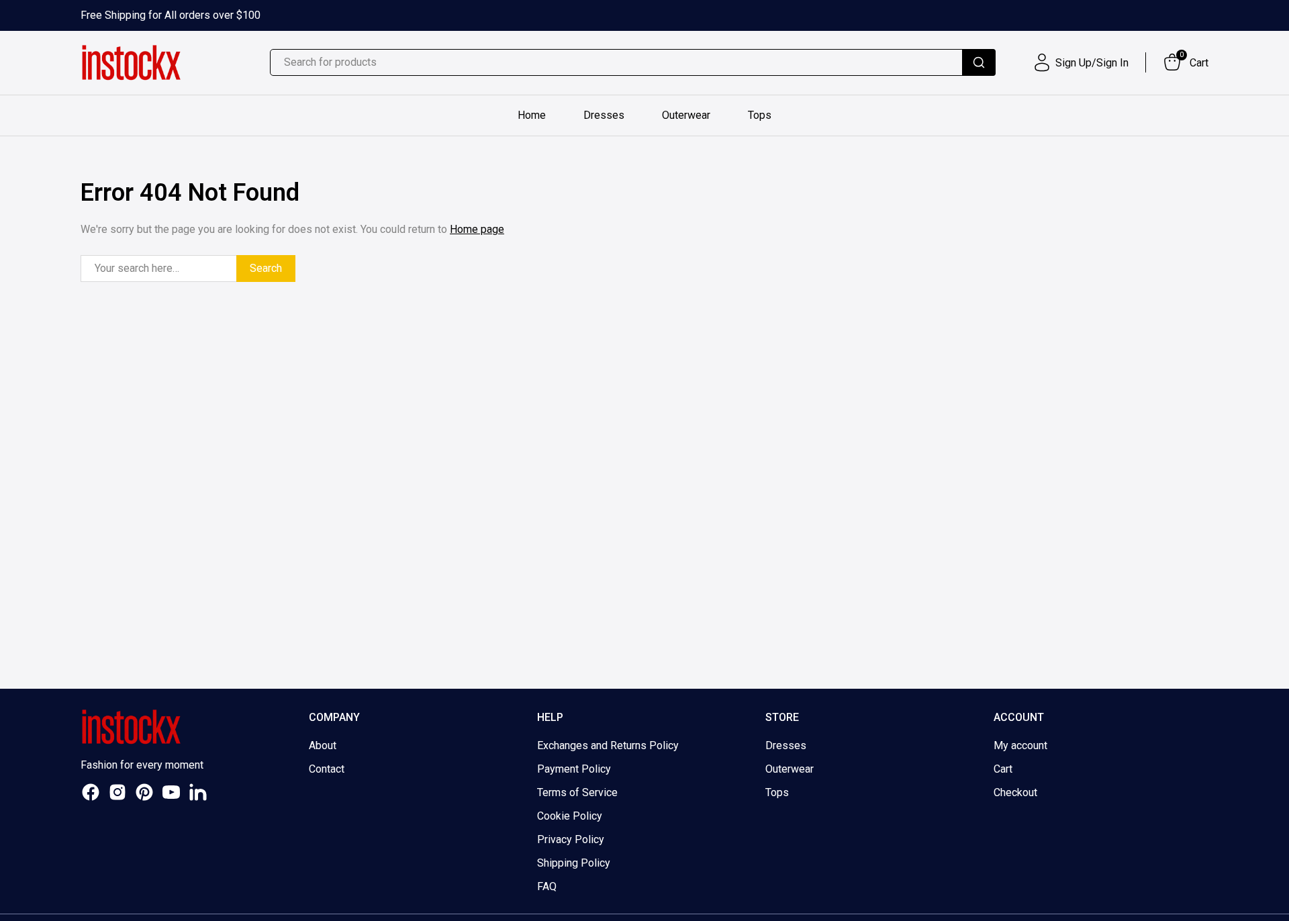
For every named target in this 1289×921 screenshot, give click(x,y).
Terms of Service (577, 792)
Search (266, 268)
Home (532, 115)
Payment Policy (574, 769)
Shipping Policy (573, 863)
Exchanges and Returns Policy (608, 745)
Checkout (1015, 792)
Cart (1003, 769)
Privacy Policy (570, 839)
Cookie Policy (569, 816)
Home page (477, 229)
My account (1020, 745)
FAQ (547, 886)
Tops (759, 115)
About (322, 745)
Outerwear (686, 115)
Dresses (603, 115)
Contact (326, 769)
